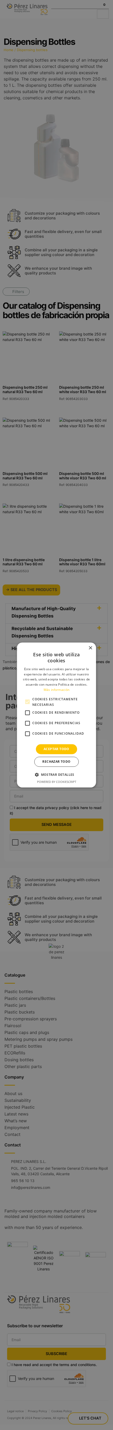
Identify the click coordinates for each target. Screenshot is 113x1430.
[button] (56, 774)
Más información (57, 689)
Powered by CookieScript (56, 782)
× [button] (90, 648)
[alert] (56, 715)
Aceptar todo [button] (56, 749)
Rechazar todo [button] (56, 762)
